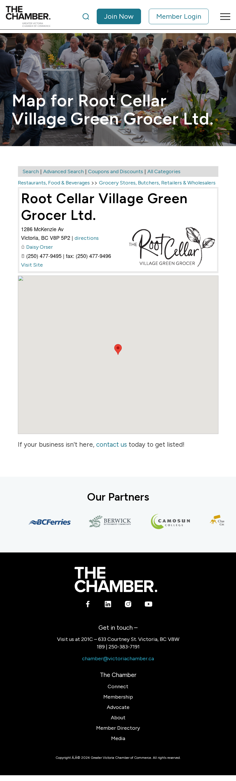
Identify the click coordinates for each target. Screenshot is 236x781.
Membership (118, 697)
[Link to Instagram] (128, 605)
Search (30, 171)
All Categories (163, 171)
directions (87, 238)
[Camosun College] (164, 522)
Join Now (119, 16)
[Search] (86, 16)
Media (118, 738)
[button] (118, 349)
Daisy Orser (39, 247)
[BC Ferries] (43, 522)
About (118, 717)
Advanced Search (63, 171)
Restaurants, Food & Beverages (54, 183)
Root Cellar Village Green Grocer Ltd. (104, 206)
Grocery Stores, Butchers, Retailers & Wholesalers (157, 183)
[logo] (28, 16)
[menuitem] (146, 16)
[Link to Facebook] (88, 605)
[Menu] (222, 16)
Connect (118, 686)
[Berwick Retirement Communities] (103, 522)
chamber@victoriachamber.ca (118, 658)
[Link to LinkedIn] (108, 605)
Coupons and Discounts (115, 171)
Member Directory (118, 728)
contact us (111, 444)
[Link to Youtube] (148, 605)
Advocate (118, 707)
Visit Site (32, 265)
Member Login (178, 16)
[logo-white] (116, 579)
